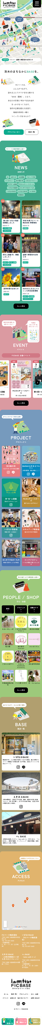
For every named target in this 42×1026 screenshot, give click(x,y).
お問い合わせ (35, 998)
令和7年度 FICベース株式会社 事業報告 (31, 222)
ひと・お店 (34, 994)
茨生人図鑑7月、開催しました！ (11, 256)
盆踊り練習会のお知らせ (30, 256)
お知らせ (13, 998)
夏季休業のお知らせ (11, 289)
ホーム (6, 994)
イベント (5, 998)
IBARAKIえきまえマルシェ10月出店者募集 (31, 290)
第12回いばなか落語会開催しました (10, 222)
